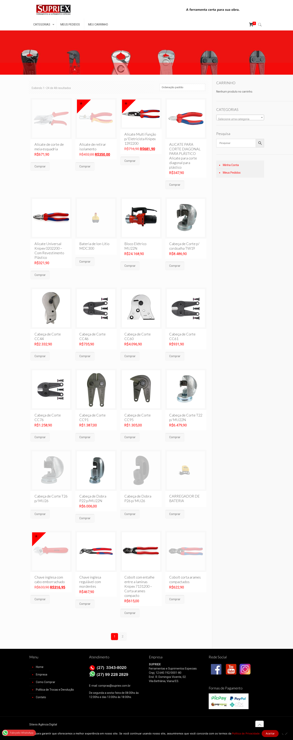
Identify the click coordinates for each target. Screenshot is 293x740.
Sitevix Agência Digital (43, 724)
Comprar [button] (130, 160)
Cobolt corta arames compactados (185, 579)
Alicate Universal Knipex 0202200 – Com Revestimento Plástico (49, 250)
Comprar (40, 166)
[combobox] (240, 117)
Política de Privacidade (246, 733)
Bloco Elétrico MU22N (135, 245)
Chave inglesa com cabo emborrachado (49, 579)
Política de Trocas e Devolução (55, 689)
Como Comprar (45, 682)
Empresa (41, 674)
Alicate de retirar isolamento (92, 146)
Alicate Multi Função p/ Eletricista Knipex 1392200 (140, 139)
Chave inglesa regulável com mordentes (90, 581)
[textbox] (240, 119)
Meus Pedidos (232, 172)
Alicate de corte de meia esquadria (49, 146)
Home (39, 667)
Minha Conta (231, 165)
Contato (41, 697)
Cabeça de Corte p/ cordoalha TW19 (184, 245)
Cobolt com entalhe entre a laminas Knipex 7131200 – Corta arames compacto (139, 586)
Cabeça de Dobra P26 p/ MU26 (137, 498)
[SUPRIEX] (53, 9)
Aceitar (270, 733)
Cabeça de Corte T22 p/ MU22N (185, 417)
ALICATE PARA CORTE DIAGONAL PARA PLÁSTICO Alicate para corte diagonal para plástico (185, 155)
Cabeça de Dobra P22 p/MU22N (92, 498)
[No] (286, 734)
